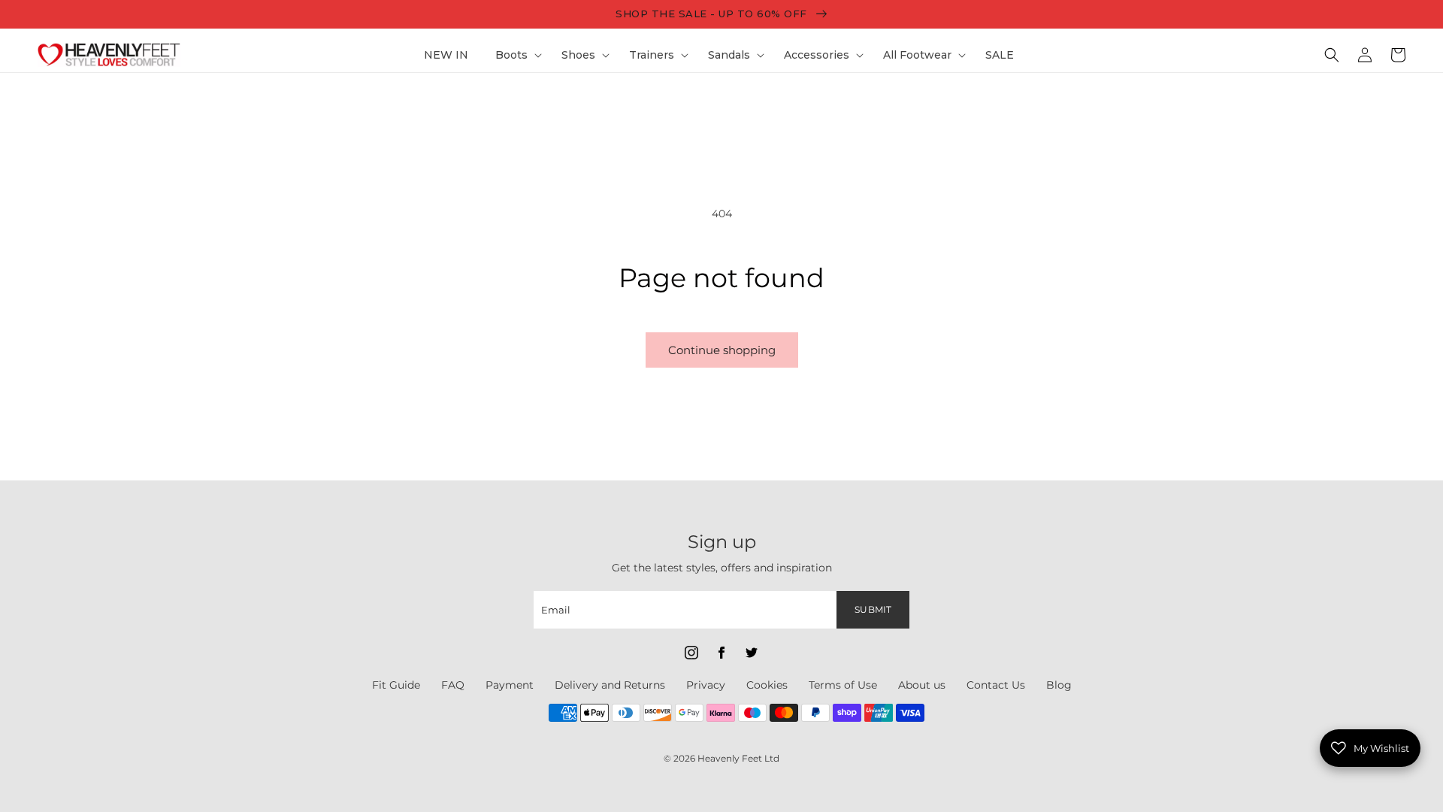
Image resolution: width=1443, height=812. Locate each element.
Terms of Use (843, 685)
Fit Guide (396, 685)
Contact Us (996, 685)
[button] (515, 55)
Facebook (721, 653)
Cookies (767, 685)
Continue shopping (722, 350)
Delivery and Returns (610, 685)
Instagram (691, 653)
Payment (510, 685)
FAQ (452, 685)
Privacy (705, 685)
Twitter (752, 653)
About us (921, 685)
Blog (1059, 685)
